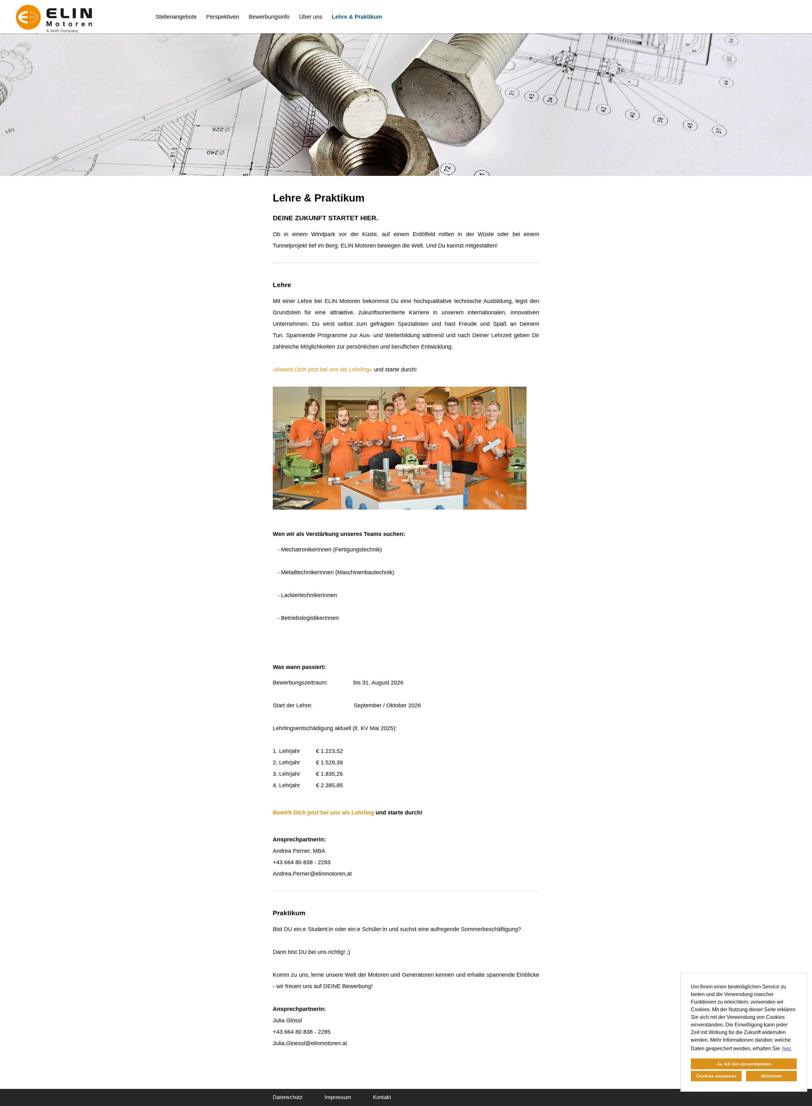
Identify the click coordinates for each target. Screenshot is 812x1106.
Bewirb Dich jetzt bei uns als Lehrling (322, 369)
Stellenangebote (176, 17)
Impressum (337, 1097)
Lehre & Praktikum (357, 17)
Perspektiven (222, 17)
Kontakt (382, 1097)
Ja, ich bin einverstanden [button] (744, 1063)
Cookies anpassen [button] (716, 1075)
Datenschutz (288, 1097)
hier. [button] (787, 1048)
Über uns (310, 17)
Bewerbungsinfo (269, 17)
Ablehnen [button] (771, 1075)
